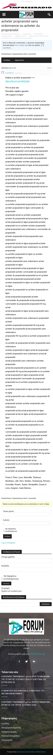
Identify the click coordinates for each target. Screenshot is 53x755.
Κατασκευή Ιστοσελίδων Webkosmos (31, 752)
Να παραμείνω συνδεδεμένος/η (11, 530)
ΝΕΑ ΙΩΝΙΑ (38, 34)
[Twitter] (26, 661)
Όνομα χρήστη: (8, 511)
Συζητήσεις (27, 34)
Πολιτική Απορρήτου (10, 735)
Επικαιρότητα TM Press (10, 34)
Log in (4, 543)
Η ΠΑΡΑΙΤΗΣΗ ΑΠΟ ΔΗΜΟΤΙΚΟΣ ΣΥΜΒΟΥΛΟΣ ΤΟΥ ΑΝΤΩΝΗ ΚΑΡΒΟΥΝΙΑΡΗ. (22, 692)
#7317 (50, 68)
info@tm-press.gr (37, 654)
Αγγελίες (5, 723)
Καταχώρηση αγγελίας (11, 727)
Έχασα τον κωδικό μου (11, 591)
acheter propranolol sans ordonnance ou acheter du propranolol (20, 25)
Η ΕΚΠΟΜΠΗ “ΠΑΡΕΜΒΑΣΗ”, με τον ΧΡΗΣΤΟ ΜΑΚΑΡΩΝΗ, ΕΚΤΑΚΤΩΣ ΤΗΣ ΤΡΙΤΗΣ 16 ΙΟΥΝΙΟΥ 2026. (25, 703)
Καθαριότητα (20, 36)
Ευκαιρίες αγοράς (9, 731)
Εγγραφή (5, 588)
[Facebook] (19, 661)
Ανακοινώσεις (6, 36)
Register (11, 543)
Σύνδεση (7, 536)
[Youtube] (34, 661)
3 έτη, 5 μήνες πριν (21, 45)
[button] (49, 14)
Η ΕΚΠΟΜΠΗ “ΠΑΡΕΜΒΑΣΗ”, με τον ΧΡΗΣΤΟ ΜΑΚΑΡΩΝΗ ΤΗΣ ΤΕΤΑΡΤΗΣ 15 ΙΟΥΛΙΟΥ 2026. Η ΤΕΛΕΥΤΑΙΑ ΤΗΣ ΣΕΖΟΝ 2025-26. (25, 679)
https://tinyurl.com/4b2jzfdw (17, 81)
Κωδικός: (6, 520)
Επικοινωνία (6, 740)
